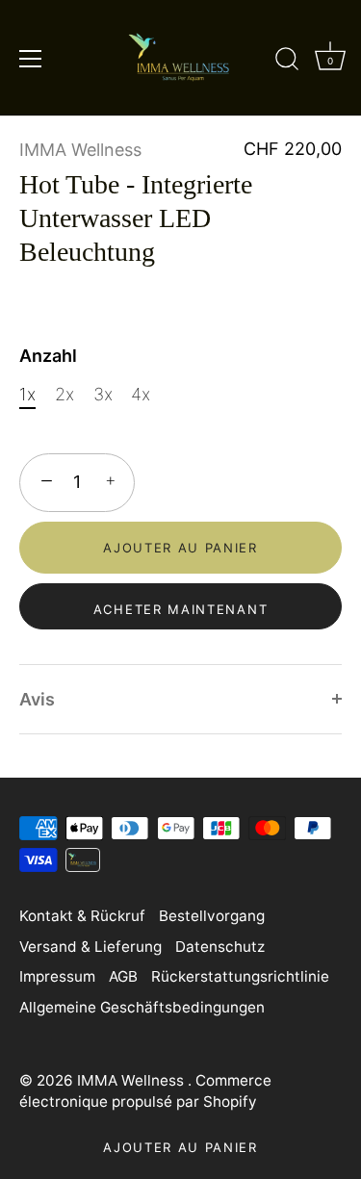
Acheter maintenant (180, 609)
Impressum (57, 976)
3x (103, 394)
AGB (123, 976)
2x (64, 394)
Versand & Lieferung (90, 946)
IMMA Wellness (80, 150)
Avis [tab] (37, 699)
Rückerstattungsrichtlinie (240, 976)
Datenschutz (220, 946)
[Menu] (31, 59)
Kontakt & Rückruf (82, 916)
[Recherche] (287, 61)
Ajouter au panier (180, 1147)
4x (140, 394)
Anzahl (48, 356)
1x (27, 394)
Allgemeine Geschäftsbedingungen (142, 1007)
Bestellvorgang (212, 916)
